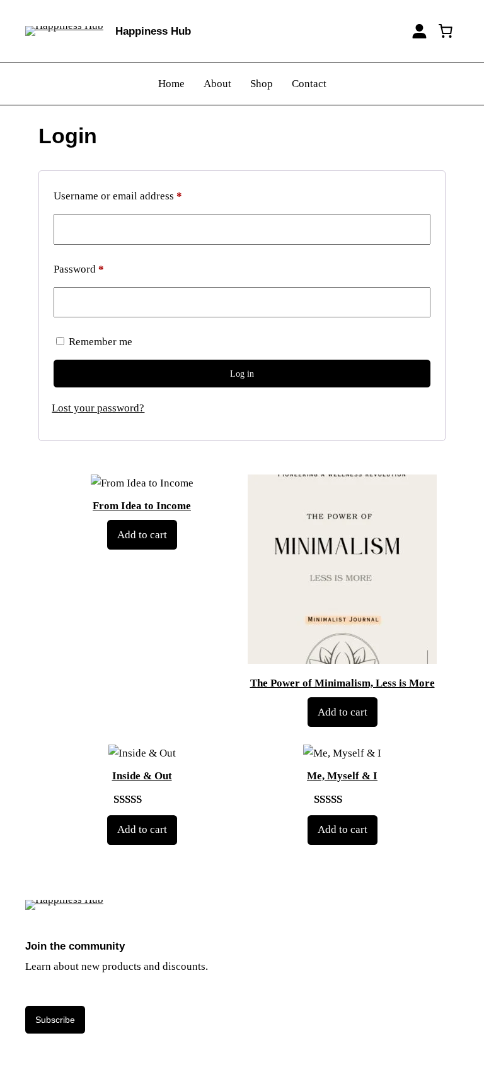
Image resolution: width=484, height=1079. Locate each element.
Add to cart (142, 535)
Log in (242, 374)
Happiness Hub (153, 31)
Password (99, 268)
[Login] (419, 31)
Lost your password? (98, 408)
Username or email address (138, 195)
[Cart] (445, 31)
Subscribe (55, 1020)
